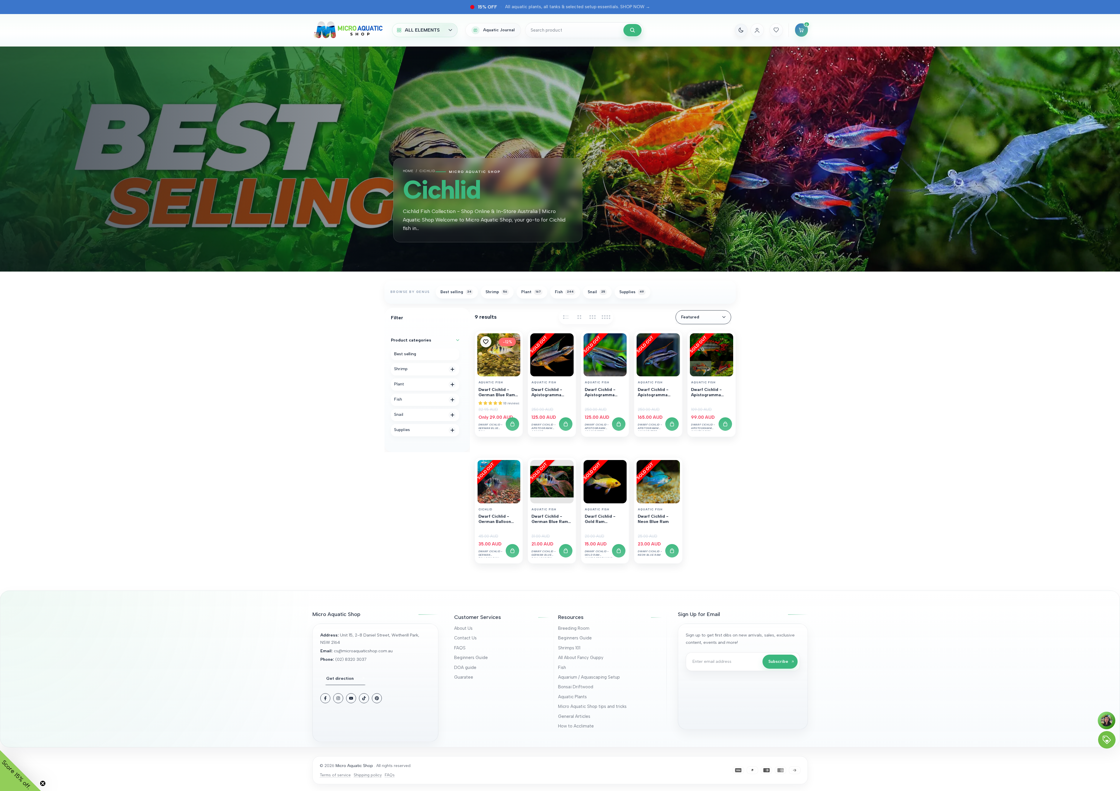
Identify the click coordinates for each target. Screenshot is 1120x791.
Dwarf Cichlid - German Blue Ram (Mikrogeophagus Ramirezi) (496, 392)
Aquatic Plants (572, 696)
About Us (463, 628)
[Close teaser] (43, 783)
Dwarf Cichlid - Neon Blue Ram (653, 519)
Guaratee (463, 677)
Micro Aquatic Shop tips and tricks (592, 706)
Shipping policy (368, 775)
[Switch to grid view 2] (579, 317)
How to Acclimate (576, 726)
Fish (562, 667)
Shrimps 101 (569, 648)
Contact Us (465, 638)
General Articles (574, 716)
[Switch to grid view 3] (593, 317)
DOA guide (465, 667)
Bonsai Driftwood (575, 686)
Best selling (405, 353)
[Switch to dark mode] (741, 30)
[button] (485, 341)
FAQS (460, 648)
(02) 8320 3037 (351, 659)
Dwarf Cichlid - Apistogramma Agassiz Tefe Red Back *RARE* (602, 392)
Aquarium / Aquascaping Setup (589, 677)
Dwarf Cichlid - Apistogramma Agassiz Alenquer (549, 392)
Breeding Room (573, 628)
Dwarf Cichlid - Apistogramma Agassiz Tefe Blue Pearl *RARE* (656, 392)
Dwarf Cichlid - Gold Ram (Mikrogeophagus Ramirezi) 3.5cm (603, 519)
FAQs (390, 775)
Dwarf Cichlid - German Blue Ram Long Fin (549, 519)
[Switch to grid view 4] (606, 317)
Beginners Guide (471, 657)
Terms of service (335, 775)
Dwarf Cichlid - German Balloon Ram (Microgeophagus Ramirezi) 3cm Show (496, 519)
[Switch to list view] (566, 317)
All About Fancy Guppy (580, 657)
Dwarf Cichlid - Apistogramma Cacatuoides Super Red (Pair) (710, 392)
